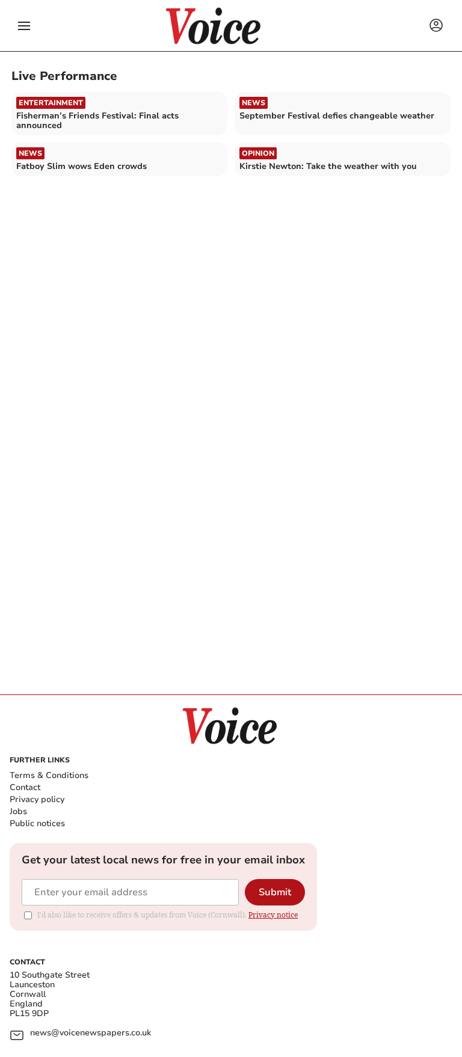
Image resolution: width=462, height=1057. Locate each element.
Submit (275, 892)
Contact (25, 787)
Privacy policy (37, 799)
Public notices (37, 823)
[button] (24, 25)
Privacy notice (273, 914)
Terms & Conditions (49, 775)
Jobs (18, 811)
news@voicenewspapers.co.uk (90, 1033)
